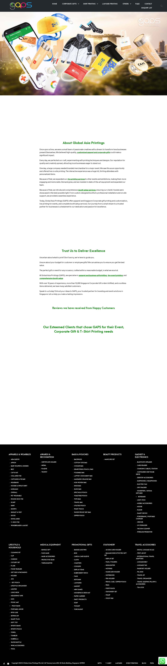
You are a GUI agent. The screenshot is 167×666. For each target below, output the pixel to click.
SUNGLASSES (15, 519)
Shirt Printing (89, 4)
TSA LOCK (140, 587)
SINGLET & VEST (16, 512)
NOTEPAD (109, 569)
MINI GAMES (78, 589)
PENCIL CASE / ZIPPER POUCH (116, 582)
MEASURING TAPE (17, 596)
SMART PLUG (15, 619)
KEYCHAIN (77, 579)
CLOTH (76, 560)
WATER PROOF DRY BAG (82, 512)
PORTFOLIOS (110, 588)
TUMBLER (14, 636)
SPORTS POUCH (16, 629)
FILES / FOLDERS (111, 562)
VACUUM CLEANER (143, 529)
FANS (76, 576)
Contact (148, 4)
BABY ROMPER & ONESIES (19, 466)
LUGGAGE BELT (142, 562)
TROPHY (44, 472)
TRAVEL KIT (141, 575)
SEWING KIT (15, 616)
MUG (12, 599)
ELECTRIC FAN (142, 484)
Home (54, 4)
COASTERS (77, 563)
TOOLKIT (77, 606)
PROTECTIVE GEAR (47, 560)
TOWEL (13, 632)
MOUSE (139, 506)
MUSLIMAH (14, 489)
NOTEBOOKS (110, 575)
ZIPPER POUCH (79, 515)
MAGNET (77, 586)
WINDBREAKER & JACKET (19, 525)
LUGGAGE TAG (142, 565)
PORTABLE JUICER (17, 609)
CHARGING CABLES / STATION (147, 469)
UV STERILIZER (142, 525)
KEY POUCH (16, 582)
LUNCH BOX (15, 592)
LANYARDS (77, 583)
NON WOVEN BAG (80, 482)
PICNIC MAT (15, 602)
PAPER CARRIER (79, 596)
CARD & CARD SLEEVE (81, 556)
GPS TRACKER (142, 487)
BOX (75, 553)
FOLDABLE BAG (79, 472)
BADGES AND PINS (80, 550)
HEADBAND (15, 482)
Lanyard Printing (109, 4)
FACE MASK (45, 553)
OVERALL (14, 492)
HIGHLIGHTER (110, 565)
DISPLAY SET (110, 559)
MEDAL (43, 465)
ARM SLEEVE (15, 459)
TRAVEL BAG (78, 502)
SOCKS (13, 515)
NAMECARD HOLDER (113, 572)
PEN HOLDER (110, 578)
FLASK (13, 566)
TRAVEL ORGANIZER (144, 578)
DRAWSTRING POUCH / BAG (83, 469)
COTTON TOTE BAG (80, 463)
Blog (144, 663)
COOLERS (77, 566)
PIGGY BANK (16, 606)
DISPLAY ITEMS (79, 570)
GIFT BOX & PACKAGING (19, 572)
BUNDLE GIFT (45, 550)
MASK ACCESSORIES (48, 556)
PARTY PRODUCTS (80, 599)
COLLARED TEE (16, 476)
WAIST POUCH (79, 509)
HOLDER (14, 576)
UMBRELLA (14, 639)
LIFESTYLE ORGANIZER (19, 586)
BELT (12, 469)
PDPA (152, 663)
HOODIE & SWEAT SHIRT (19, 486)
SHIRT (13, 506)
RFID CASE (14, 612)
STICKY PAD (109, 598)
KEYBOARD (141, 497)
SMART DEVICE (142, 513)
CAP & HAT (14, 472)
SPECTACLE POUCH (80, 492)
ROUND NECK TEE (17, 499)
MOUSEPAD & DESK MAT (82, 593)
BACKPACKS (78, 459)
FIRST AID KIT (141, 553)
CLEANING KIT (16, 552)
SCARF (13, 502)
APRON (13, 463)
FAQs (137, 4)
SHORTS (13, 509)
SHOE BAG (77, 486)
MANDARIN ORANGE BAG (82, 479)
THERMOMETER (46, 563)
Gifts (100, 663)
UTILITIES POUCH (80, 506)
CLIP (12, 556)
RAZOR (139, 510)
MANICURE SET (110, 459)
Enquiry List (146, 8)
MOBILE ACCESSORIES (144, 503)
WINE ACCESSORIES (17, 645)
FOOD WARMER (16, 569)
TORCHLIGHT (78, 609)
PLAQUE (44, 469)
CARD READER (142, 465)
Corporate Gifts (69, 4)
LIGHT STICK (141, 500)
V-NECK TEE (15, 522)
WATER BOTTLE (16, 642)
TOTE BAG (77, 499)
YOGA (13, 649)
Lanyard (118, 663)
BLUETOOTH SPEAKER (144, 462)
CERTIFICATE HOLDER (48, 462)
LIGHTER (14, 589)
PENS (107, 585)
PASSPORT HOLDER (143, 569)
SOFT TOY (14, 622)
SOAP (76, 603)
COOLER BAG (78, 466)
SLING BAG (77, 489)
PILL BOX (140, 572)
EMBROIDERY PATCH (81, 573)
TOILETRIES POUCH (80, 496)
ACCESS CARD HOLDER (113, 550)
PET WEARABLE (16, 496)
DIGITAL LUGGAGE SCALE (145, 550)
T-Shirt (108, 663)
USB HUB (140, 522)
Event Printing (132, 663)
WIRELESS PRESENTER (144, 532)
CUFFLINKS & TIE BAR (18, 479)
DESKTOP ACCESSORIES (145, 477)
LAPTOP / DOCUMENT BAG (83, 476)
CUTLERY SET (15, 562)
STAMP (108, 595)
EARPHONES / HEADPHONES (147, 481)
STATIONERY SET (111, 592)
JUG (12, 579)
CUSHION (14, 559)
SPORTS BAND (16, 626)
